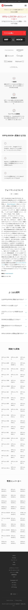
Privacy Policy (18, 600)
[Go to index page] (6, 5)
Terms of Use (9, 600)
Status (14, 564)
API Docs (14, 582)
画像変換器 (14, 574)
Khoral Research (11, 204)
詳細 (19, 1)
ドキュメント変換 (14, 572)
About (14, 555)
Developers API (14, 580)
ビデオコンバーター (14, 568)
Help (14, 562)
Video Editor (3, 1)
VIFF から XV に (5, 450)
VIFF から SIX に (5, 468)
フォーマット (14, 560)
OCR (14, 577)
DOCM (16, 193)
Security (14, 557)
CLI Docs (14, 585)
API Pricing (14, 587)
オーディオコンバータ (14, 570)
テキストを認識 (14, 11)
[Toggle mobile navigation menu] (26, 5)
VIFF (11, 193)
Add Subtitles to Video (12, 1)
